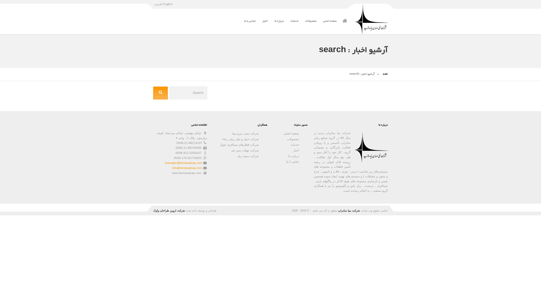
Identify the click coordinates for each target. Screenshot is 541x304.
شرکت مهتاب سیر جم (245, 150)
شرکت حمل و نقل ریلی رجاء (240, 139)
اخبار (265, 21)
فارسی (158, 4)
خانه (385, 74)
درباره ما (279, 21)
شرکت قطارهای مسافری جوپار (239, 144)
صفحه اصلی (330, 21)
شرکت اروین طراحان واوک (169, 210)
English (167, 4)
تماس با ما (249, 21)
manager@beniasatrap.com (183, 162)
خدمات (295, 21)
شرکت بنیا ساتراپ (349, 210)
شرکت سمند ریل (248, 156)
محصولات (310, 21)
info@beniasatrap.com (187, 168)
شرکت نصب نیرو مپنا (245, 133)
